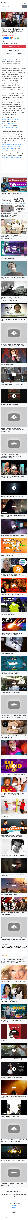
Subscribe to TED (14, 46)
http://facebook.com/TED (10, 123)
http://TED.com (9, 59)
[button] (24, 6)
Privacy (14, 1207)
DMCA (14, 1206)
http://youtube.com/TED (9, 127)
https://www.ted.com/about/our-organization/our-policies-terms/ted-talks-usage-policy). (13, 146)
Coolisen (4, 3)
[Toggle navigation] (24, 2)
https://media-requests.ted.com (11, 157)
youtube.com (18, 1218)
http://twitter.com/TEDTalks (10, 120)
